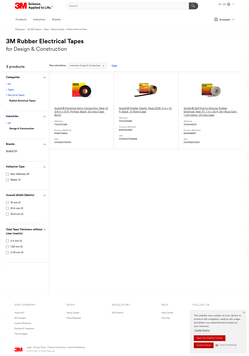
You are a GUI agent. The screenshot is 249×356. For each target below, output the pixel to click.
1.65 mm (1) (17, 247)
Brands (56, 19)
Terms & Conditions (57, 347)
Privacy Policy (40, 347)
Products (21, 19)
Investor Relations (22, 323)
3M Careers (20, 318)
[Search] (193, 6)
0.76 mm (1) (17, 252)
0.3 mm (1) (16, 241)
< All (8, 84)
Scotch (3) (11, 151)
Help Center (167, 313)
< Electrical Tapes (15, 95)
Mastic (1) (15, 180)
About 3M (19, 313)
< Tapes (10, 90)
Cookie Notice (202, 330)
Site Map (165, 318)
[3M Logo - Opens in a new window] (34, 6)
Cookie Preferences (76, 347)
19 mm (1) (15, 202)
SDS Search (117, 313)
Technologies (20, 334)
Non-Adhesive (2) (20, 174)
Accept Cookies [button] (204, 345)
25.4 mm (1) (17, 208)
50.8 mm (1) (17, 214)
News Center (73, 313)
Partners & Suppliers (24, 328)
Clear (114, 65)
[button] (226, 345)
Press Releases (74, 318)
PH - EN (222, 5)
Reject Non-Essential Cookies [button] (210, 338)
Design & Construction (85, 66)
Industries (39, 19)
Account (225, 19)
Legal (29, 347)
